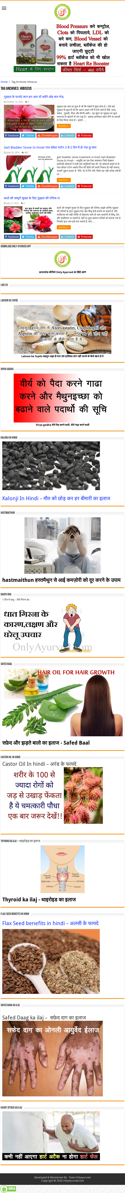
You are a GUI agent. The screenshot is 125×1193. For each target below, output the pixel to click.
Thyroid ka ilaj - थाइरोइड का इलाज (39, 899)
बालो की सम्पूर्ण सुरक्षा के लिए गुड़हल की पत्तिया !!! (32, 198)
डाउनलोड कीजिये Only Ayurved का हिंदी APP (62, 272)
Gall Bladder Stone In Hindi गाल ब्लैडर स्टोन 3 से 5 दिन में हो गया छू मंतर (50, 147)
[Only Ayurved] (62, 11)
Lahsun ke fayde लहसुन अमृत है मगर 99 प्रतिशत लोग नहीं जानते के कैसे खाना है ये (62, 356)
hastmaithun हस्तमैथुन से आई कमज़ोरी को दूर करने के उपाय (61, 580)
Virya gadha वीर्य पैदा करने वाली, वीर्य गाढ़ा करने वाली (62, 424)
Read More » (64, 126)
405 (26, 152)
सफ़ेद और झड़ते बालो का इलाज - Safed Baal (46, 743)
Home (4, 81)
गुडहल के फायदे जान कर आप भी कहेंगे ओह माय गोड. (34, 97)
